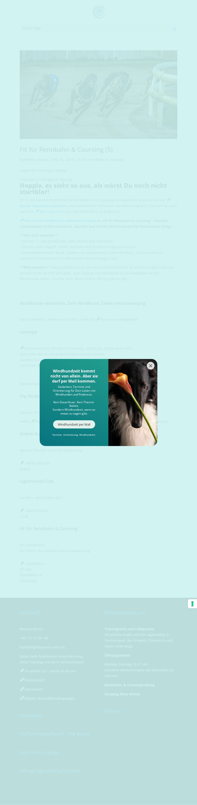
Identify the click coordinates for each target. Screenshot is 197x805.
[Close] (150, 366)
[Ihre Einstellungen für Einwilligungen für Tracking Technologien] (192, 603)
